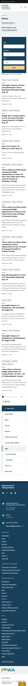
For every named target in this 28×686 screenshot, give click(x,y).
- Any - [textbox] (8, 54)
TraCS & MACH (6, 651)
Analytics (4, 619)
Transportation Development (10, 573)
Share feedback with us (13, 526)
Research (4, 622)
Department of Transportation (6, 8)
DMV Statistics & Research (9, 645)
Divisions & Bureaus (7, 547)
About (3, 538)
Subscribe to (7, 23)
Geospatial (5, 642)
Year (4, 58)
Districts (4, 544)
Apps (3, 590)
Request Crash (7, 633)
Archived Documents (8, 661)
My (4, 596)
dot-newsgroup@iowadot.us (9, 29)
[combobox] (14, 54)
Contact (4, 541)
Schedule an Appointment (9, 584)
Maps (3, 656)
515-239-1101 (9, 517)
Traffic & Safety (6, 627)
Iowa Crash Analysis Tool (11, 648)
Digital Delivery (6, 639)
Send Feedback (6, 678)
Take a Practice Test (7, 587)
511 (3, 599)
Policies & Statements (8, 653)
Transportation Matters (8, 550)
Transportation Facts (8, 625)
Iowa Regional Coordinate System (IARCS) (14, 630)
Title (4, 42)
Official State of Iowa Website (8, 1)
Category (6, 50)
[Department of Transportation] (5, 6)
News (3, 553)
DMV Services (6, 581)
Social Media (5, 535)
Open (6, 636)
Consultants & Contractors (9, 567)
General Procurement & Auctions (11, 570)
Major (6, 602)
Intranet (6, 605)
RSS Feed (7, 401)
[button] (22, 684)
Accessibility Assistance (9, 610)
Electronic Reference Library (10, 607)
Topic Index (5, 558)
